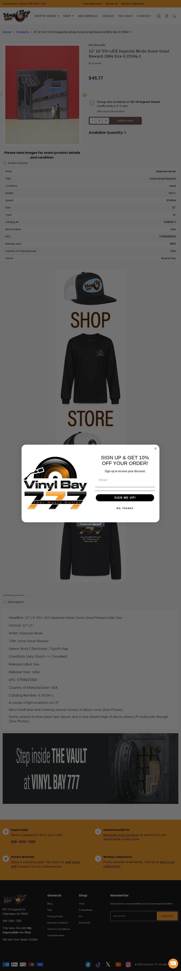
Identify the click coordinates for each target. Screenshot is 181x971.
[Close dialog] (155, 448)
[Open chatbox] (173, 964)
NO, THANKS (125, 508)
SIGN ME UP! (125, 497)
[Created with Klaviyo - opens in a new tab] (90, 524)
